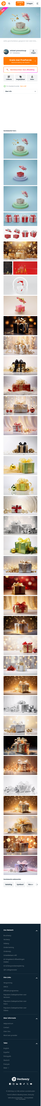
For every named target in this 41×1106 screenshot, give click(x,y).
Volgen (33, 53)
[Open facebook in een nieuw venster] (9, 1100)
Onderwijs (7, 968)
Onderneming (8, 964)
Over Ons (6, 1048)
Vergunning (7, 999)
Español (6, 1068)
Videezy (6, 960)
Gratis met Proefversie (20, 61)
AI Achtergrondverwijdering (13, 982)
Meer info (8, 93)
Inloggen (30, 3)
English (6, 1064)
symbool (20, 901)
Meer (5, 1084)
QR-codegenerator (10, 986)
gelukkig (8, 901)
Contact (6, 1044)
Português (7, 1072)
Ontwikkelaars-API (10, 971)
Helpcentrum (8, 1040)
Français (6, 1080)
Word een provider (10, 1052)
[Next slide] (32, 900)
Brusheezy (7, 952)
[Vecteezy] (3, 3)
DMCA (5, 1003)
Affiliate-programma (10, 1007)
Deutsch (6, 1076)
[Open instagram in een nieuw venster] (13, 1100)
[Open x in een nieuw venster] (27, 1100)
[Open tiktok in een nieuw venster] (23, 1100)
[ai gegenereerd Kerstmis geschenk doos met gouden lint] (20, 253)
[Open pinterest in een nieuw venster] (20, 1100)
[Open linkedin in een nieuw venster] (16, 1100)
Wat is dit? (23, 86)
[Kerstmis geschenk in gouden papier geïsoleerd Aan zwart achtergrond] (7, 270)
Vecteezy (6, 956)
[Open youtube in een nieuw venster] (30, 1100)
